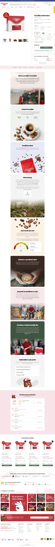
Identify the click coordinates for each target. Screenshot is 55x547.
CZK (44, 4)
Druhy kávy (37, 528)
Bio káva (46, 530)
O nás (10, 2)
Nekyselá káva (47, 526)
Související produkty (39, 67)
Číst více (41, 23)
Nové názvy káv (30, 2)
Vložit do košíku (46, 47)
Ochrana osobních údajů (21, 530)
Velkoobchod (29, 531)
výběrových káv (29, 189)
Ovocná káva (47, 527)
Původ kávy (20, 67)
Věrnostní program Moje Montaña (39, 527)
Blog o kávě (21, 2)
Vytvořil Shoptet (28, 544)
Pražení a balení (25, 67)
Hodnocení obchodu (21, 527)
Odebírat (50, 517)
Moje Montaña (25, 2)
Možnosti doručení (41, 41)
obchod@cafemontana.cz (5, 528)
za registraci (46, 50)
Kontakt (13, 2)
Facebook (12, 530)
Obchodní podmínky (20, 531)
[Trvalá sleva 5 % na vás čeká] (47, 4)
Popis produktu (15, 67)
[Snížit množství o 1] (34, 47)
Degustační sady (47, 531)
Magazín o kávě (29, 530)
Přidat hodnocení (39, 402)
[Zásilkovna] (7, 446)
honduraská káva (23, 233)
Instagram (7, 530)
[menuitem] (3, 7)
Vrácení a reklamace (20, 532)
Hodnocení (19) (32, 67)
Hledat (35, 4)
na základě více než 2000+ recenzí (12, 484)
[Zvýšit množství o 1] (38, 47)
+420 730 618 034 (4, 527)
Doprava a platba (17, 2)
